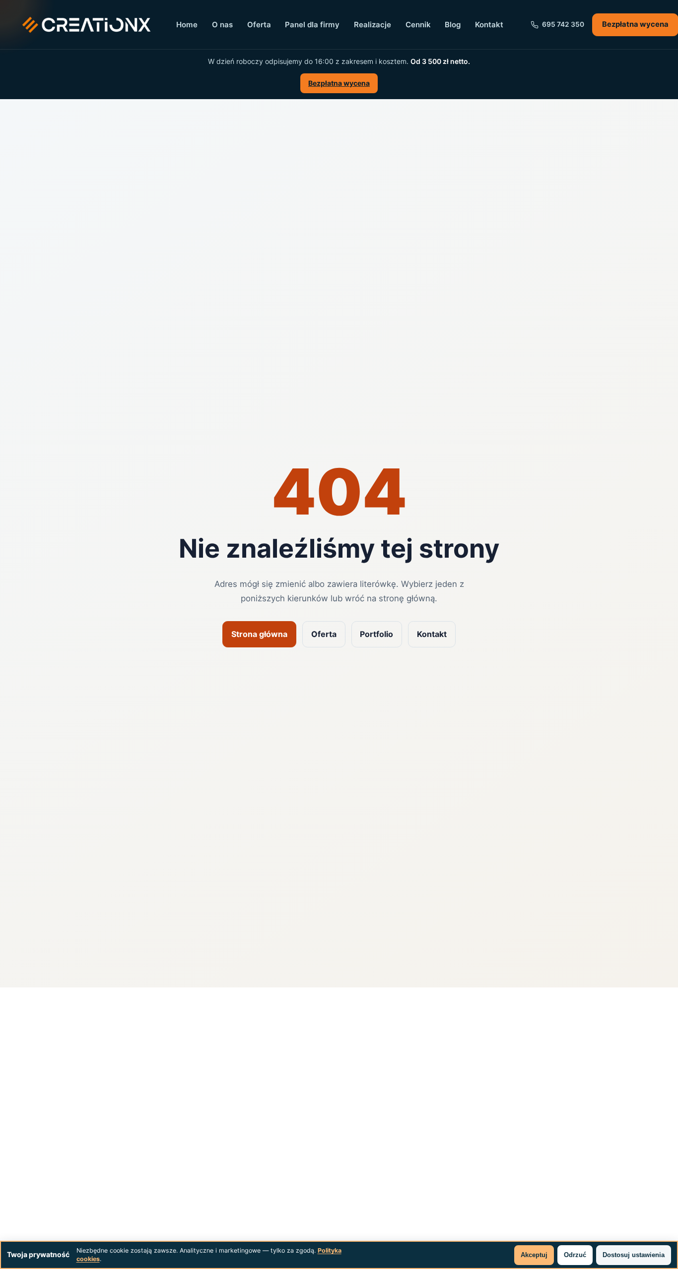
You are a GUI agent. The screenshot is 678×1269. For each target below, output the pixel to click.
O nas (222, 24)
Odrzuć (575, 1255)
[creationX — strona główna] (86, 25)
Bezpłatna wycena (339, 83)
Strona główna (259, 634)
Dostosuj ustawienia (634, 1255)
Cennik (418, 24)
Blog (453, 24)
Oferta (259, 24)
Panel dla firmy (312, 24)
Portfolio (376, 634)
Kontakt (489, 24)
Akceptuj (534, 1255)
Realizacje (372, 24)
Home (187, 24)
